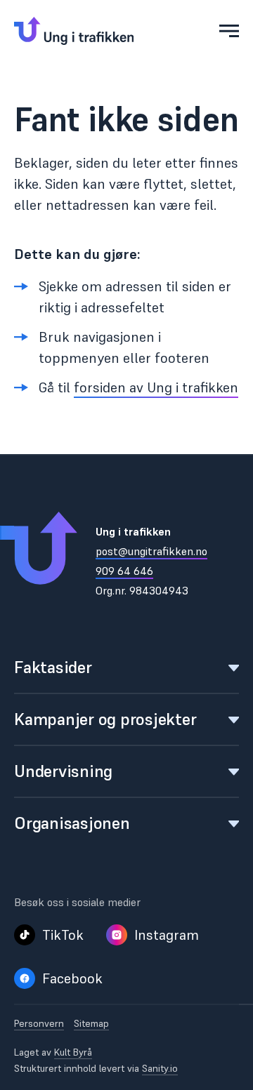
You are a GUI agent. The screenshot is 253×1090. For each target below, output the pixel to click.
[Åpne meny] (229, 31)
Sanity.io (160, 1068)
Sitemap (91, 1024)
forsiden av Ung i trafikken (156, 387)
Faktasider (53, 667)
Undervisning (63, 771)
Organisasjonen (72, 823)
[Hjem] (74, 31)
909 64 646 (124, 571)
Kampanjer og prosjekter (105, 719)
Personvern (39, 1024)
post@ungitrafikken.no (151, 551)
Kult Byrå (73, 1052)
